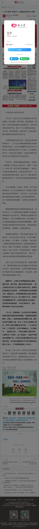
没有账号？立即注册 (12, 36)
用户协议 (26, 62)
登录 (20, 50)
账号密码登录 (29, 44)
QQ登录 (15, 59)
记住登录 (10, 44)
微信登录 (25, 59)
